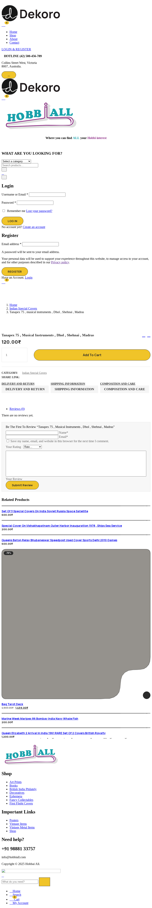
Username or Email (15, 194)
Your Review (14, 479)
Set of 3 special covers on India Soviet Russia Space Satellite (45, 511)
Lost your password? (39, 211)
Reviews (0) (17, 408)
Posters (14, 820)
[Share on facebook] (26, 377)
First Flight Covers (21, 803)
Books (14, 785)
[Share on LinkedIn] (36, 377)
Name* (63, 432)
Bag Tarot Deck (12, 704)
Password (9, 202)
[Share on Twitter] (31, 377)
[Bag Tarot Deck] (76, 624)
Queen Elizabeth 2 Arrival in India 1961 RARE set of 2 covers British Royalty (54, 733)
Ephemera (16, 796)
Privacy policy (60, 262)
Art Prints (16, 782)
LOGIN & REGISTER (16, 49)
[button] (3, 98)
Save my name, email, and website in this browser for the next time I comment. (59, 441)
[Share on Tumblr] (41, 377)
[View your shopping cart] (3, 24)
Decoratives (17, 792)
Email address (11, 244)
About (13, 39)
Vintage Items (18, 824)
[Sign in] (3, 173)
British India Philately (23, 789)
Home (13, 32)
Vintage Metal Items (22, 827)
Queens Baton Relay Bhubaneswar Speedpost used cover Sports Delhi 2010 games (59, 540)
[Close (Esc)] (4, 177)
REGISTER (15, 271)
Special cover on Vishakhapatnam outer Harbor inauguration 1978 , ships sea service (62, 525)
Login (28, 277)
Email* (63, 436)
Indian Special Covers (23, 308)
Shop (13, 35)
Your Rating (13, 447)
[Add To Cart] (146, 695)
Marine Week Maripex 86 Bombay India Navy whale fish (40, 718)
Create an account (34, 227)
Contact (14, 42)
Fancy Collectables (21, 800)
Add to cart (92, 355)
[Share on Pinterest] (46, 377)
